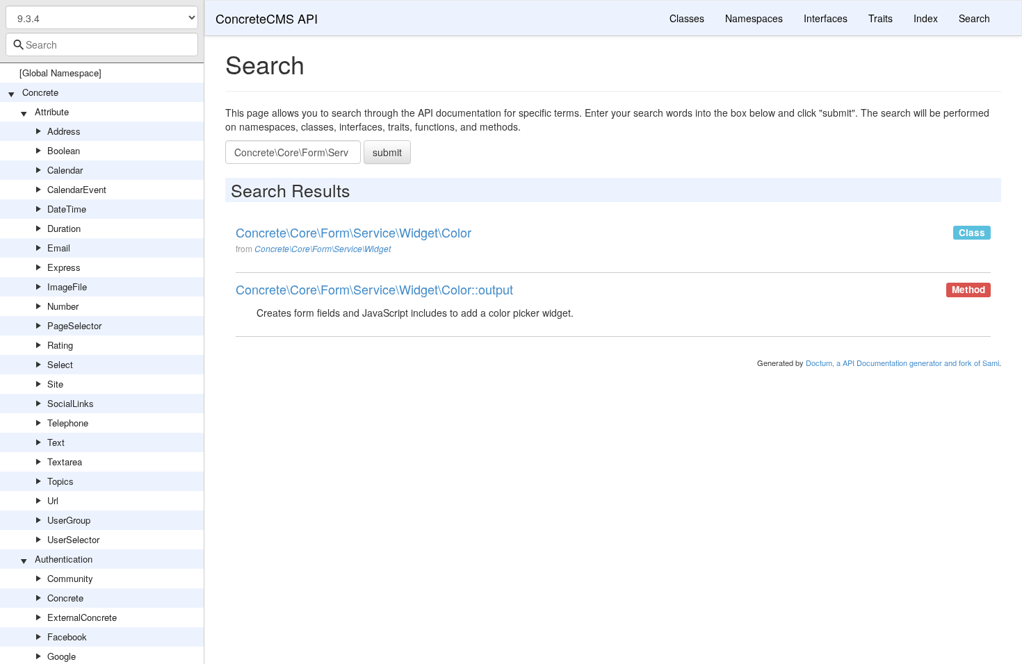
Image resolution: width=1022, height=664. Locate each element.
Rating (60, 344)
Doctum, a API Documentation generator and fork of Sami (902, 362)
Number (63, 306)
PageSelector (74, 325)
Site (55, 383)
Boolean (63, 150)
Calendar (65, 169)
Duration (64, 228)
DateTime (66, 208)
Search (974, 18)
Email (58, 247)
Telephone (67, 422)
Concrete (40, 92)
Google (61, 656)
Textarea (64, 461)
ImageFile (67, 286)
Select (60, 364)
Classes (687, 18)
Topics (60, 481)
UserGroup (68, 519)
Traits (880, 18)
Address (64, 131)
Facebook (67, 636)
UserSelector (73, 539)
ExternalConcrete (82, 617)
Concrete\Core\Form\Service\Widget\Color (353, 233)
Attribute (52, 111)
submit (387, 152)
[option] (613, 244)
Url (52, 500)
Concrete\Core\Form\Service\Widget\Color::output (374, 290)
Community (70, 578)
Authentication (63, 558)
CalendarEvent (76, 189)
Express (64, 267)
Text (56, 442)
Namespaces (754, 18)
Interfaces (825, 18)
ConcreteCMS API (267, 18)
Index (926, 18)
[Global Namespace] (60, 72)
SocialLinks (70, 403)
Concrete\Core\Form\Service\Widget (322, 248)
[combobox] (102, 44)
